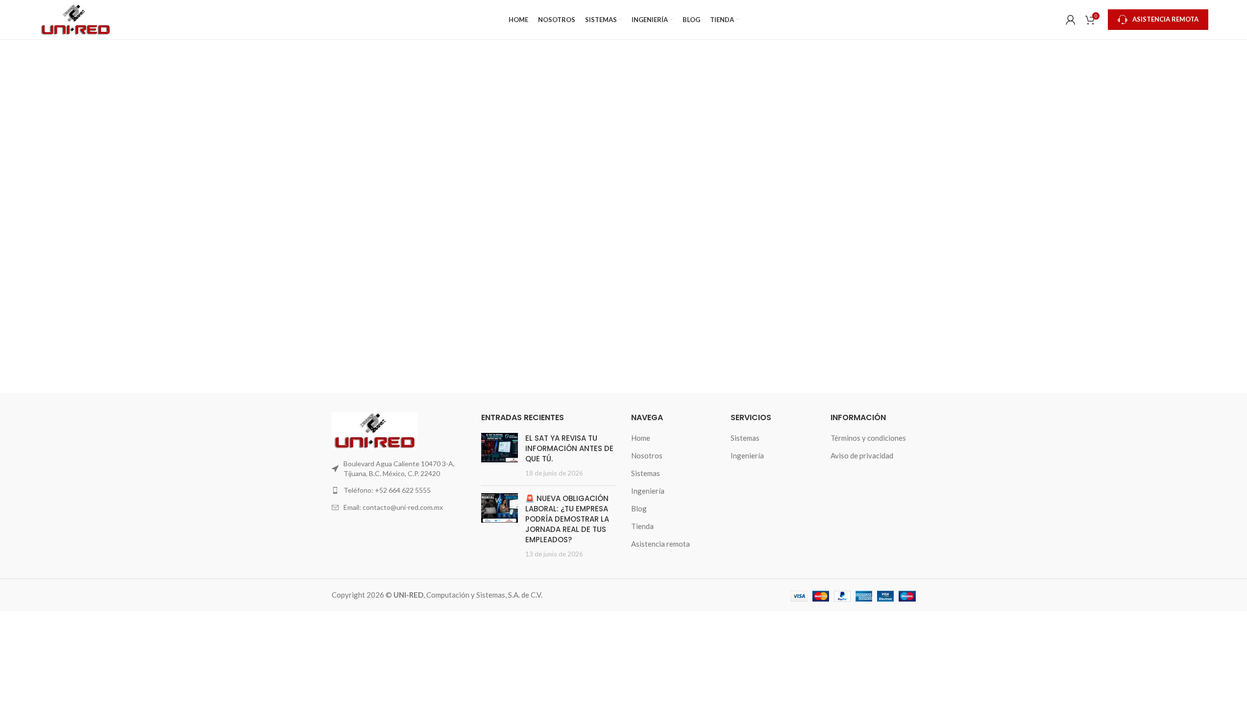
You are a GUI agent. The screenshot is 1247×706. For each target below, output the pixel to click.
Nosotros (646, 455)
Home (640, 437)
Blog (639, 508)
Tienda (642, 526)
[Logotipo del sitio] (76, 18)
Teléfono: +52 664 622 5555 (387, 490)
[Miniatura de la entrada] (499, 455)
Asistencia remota (660, 543)
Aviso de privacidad (862, 455)
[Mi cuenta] (1070, 19)
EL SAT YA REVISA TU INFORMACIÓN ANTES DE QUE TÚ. (569, 448)
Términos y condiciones (868, 437)
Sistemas (645, 473)
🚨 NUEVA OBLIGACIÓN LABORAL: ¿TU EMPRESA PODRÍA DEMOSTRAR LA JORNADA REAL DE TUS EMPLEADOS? (567, 519)
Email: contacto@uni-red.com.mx (393, 507)
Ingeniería (647, 490)
